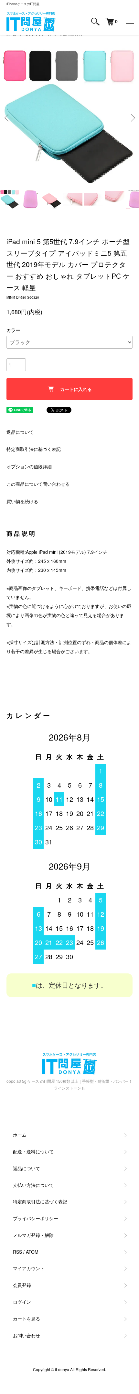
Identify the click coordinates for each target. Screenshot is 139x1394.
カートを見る (26, 1318)
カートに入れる (76, 389)
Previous (7, 118)
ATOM (32, 1252)
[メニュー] (129, 21)
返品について (20, 432)
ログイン (22, 1302)
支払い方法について (33, 1185)
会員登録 (22, 1285)
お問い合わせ (26, 1335)
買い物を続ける (22, 501)
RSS (17, 1252)
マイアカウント (29, 1268)
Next (131, 118)
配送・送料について (33, 1151)
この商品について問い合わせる (38, 484)
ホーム (20, 1134)
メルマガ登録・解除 (33, 1235)
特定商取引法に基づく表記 (33, 449)
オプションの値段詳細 (29, 466)
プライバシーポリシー (35, 1218)
